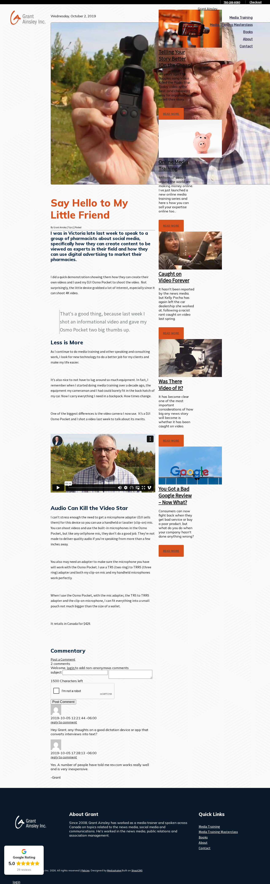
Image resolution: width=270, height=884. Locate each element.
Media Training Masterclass (231, 25)
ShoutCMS (136, 870)
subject (56, 672)
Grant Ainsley (207, 9)
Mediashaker (114, 870)
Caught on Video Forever (174, 277)
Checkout (256, 2)
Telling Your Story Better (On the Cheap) (175, 58)
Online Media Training (173, 165)
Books (248, 32)
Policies (85, 870)
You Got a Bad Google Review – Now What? (175, 495)
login (16, 882)
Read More (171, 114)
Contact (246, 46)
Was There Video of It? (171, 384)
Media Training (241, 18)
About (248, 39)
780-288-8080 (232, 2)
